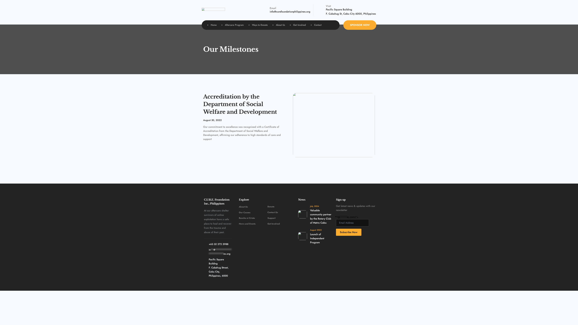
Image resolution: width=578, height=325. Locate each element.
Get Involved (273, 223)
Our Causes (245, 212)
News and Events (247, 223)
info (272, 11)
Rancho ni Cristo (247, 218)
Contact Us (272, 212)
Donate (270, 206)
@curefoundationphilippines (290, 11)
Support (271, 218)
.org (308, 11)
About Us (243, 206)
